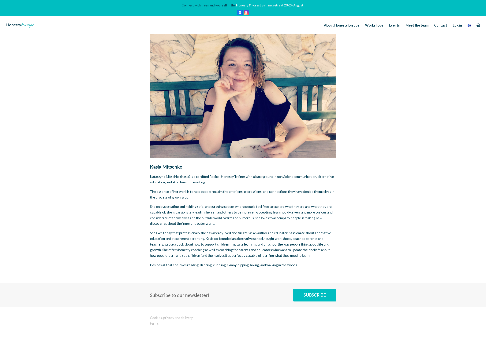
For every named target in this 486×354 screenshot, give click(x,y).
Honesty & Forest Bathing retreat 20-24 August (269, 5)
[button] (478, 25)
